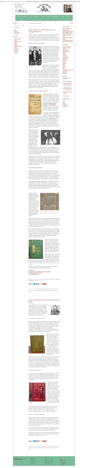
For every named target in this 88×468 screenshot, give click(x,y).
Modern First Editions (18, 46)
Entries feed (65, 103)
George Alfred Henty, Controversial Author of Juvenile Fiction (44, 300)
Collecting (54, 446)
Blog (68, 16)
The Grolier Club (66, 95)
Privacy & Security (62, 460)
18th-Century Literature (67, 46)
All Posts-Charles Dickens (33, 274)
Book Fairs (64, 54)
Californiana (65, 55)
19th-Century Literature (41, 288)
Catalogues (25, 16)
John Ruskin (45, 103)
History (53, 288)
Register (64, 101)
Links (15, 29)
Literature (16, 45)
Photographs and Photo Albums (68, 69)
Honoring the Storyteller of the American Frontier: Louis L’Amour (68, 35)
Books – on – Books (17, 41)
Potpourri (16, 50)
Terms (62, 16)
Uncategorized (65, 71)
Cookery (64, 61)
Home (18, 16)
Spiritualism (45, 290)
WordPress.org (65, 106)
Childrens (16, 42)
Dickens (15, 43)
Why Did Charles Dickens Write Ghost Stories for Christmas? (40, 271)
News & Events (17, 32)
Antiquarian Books (66, 50)
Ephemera (64, 63)
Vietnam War (65, 72)
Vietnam (15, 52)
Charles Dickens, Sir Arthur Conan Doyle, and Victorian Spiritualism (42, 30)
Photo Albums (16, 49)
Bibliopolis (63, 463)
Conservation (65, 60)
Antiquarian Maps (66, 51)
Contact (22, 19)
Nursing (15, 47)
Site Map (61, 461)
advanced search (16, 27)
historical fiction (45, 447)
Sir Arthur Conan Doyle (39, 290)
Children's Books (49, 446)
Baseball (64, 52)
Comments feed (65, 104)
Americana (16, 39)
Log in (64, 102)
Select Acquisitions (34, 16)
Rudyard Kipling (53, 104)
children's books (31, 447)
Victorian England (51, 290)
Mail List (16, 31)
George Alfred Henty (38, 447)
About (43, 16)
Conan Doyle (51, 117)
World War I (16, 51)
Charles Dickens (49, 288)
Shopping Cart (55, 16)
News (48, 16)
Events (64, 64)
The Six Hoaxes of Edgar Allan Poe (35, 273)
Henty (39, 327)
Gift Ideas (64, 65)
